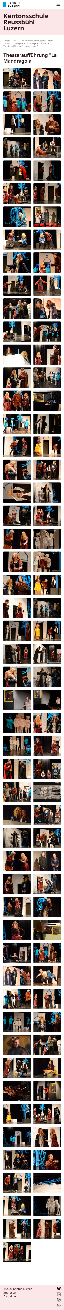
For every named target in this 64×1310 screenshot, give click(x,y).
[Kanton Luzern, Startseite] (11, 4)
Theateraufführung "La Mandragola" (20, 46)
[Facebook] (59, 1306)
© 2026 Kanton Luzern (17, 1289)
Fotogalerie (20, 43)
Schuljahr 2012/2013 (39, 43)
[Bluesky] (59, 1289)
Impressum (10, 1292)
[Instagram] (59, 1300)
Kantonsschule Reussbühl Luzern (37, 40)
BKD (16, 40)
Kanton (6, 40)
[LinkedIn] (59, 1295)
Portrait (7, 43)
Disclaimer (10, 1296)
